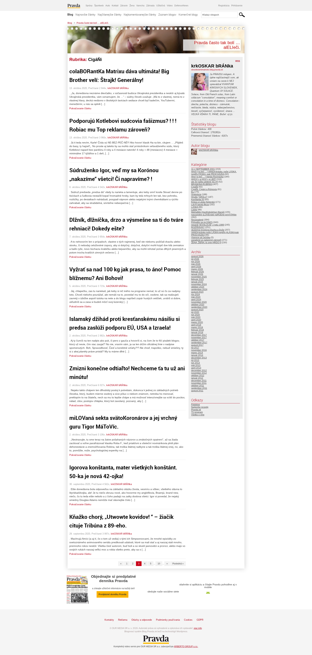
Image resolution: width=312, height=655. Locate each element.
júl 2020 (195, 312)
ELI (192, 192)
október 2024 (197, 287)
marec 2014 (197, 352)
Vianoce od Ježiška (200, 237)
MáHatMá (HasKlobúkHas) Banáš (207, 212)
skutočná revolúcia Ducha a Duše (207, 230)
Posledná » (178, 563)
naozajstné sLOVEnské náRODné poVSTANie (214, 214)
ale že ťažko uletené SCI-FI (204, 182)
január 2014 (197, 355)
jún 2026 (195, 261)
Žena (132, 5)
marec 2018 (197, 327)
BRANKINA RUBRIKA (201, 184)
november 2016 (199, 350)
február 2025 (197, 279)
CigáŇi (194, 187)
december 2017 (199, 335)
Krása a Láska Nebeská (203, 202)
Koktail (115, 5)
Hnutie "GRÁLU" (199, 197)
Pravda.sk (196, 409)
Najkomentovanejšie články (140, 14)
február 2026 (197, 271)
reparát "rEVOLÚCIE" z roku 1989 (207, 225)
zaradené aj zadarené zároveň (206, 240)
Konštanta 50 (197, 199)
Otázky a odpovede (141, 619)
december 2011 (199, 380)
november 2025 (199, 276)
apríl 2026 (196, 266)
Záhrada (150, 5)
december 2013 (199, 358)
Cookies (188, 619)
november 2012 (199, 373)
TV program (197, 412)
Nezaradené (197, 220)
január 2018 (197, 332)
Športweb (99, 5)
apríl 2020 (196, 320)
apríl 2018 (196, 325)
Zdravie (124, 5)
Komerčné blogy (188, 14)
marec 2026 (197, 269)
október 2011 (197, 385)
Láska (194, 209)
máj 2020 (195, 317)
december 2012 (199, 370)
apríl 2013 (196, 368)
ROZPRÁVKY (198, 227)
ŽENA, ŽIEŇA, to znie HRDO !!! (206, 242)
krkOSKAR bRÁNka (118, 88)
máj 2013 (195, 365)
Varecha (140, 5)
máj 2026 (195, 264)
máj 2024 (195, 297)
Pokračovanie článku (80, 108)
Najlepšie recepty (199, 407)
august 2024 (197, 292)
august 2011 (197, 390)
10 (159, 563)
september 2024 (199, 289)
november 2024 (199, 284)
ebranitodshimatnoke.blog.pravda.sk (207, 70)
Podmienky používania (168, 619)
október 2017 (197, 340)
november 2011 (199, 383)
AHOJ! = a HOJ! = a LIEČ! (203, 179)
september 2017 (199, 342)
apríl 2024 (196, 299)
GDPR (200, 619)
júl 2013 (195, 360)
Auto (107, 5)
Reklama (122, 619)
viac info (198, 628)
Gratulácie (196, 194)
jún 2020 (195, 314)
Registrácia (223, 5)
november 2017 (199, 337)
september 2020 (199, 307)
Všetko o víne (197, 415)
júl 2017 (195, 347)
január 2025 (197, 282)
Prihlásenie (236, 5)
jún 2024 (195, 294)
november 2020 (199, 302)
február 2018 (197, 330)
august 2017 (197, 345)
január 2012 (197, 378)
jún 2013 (195, 363)
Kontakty (109, 619)
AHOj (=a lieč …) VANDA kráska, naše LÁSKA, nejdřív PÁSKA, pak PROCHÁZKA (214, 172)
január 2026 (197, 274)
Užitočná (160, 5)
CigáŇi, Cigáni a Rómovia (204, 189)
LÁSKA (194, 207)
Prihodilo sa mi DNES (202, 222)
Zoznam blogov (167, 14)
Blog (70, 14)
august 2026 (197, 256)
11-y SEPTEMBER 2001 (203, 169)
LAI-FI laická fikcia (200, 204)
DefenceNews (181, 5)
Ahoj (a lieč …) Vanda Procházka (207, 176)
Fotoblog (195, 404)
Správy (89, 5)
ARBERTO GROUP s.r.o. (186, 646)
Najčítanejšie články (109, 14)
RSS (237, 61)
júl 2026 (195, 259)
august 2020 (197, 309)
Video (170, 5)
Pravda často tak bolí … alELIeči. (93, 23)
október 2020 (197, 304)
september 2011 (199, 388)
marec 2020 (197, 322)
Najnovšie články (85, 14)
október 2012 (197, 375)
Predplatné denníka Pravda (112, 594)
